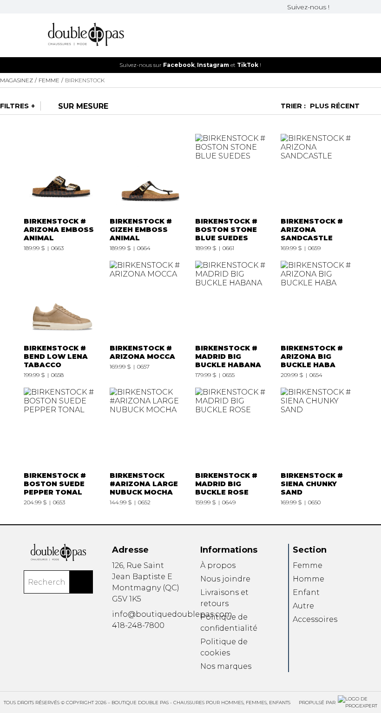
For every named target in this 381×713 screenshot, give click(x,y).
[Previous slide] (12, 64)
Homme (308, 578)
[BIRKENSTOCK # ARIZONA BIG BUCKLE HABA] (319, 319)
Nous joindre (225, 578)
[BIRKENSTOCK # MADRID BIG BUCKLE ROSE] (233, 446)
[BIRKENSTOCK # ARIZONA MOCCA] (148, 319)
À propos (218, 565)
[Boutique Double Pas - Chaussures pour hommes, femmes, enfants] (58, 552)
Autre (303, 605)
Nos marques (225, 666)
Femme (307, 565)
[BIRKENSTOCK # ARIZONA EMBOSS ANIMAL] (62, 192)
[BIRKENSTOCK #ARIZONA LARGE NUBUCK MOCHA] (148, 446)
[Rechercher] (81, 582)
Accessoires (315, 619)
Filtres (14, 106)
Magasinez (16, 80)
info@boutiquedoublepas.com (172, 614)
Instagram (213, 64)
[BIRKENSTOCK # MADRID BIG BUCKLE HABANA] (233, 319)
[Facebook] (338, 6)
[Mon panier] (354, 35)
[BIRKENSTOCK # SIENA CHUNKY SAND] (319, 446)
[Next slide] (368, 64)
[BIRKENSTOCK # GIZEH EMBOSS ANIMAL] (148, 192)
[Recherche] (325, 35)
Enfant (306, 592)
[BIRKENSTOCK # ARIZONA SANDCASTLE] (319, 192)
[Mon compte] (339, 35)
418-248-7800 (138, 625)
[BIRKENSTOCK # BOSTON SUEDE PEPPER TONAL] (62, 446)
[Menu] (26, 35)
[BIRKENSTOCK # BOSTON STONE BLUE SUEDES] (233, 192)
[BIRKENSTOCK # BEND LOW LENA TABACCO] (62, 319)
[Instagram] (349, 6)
